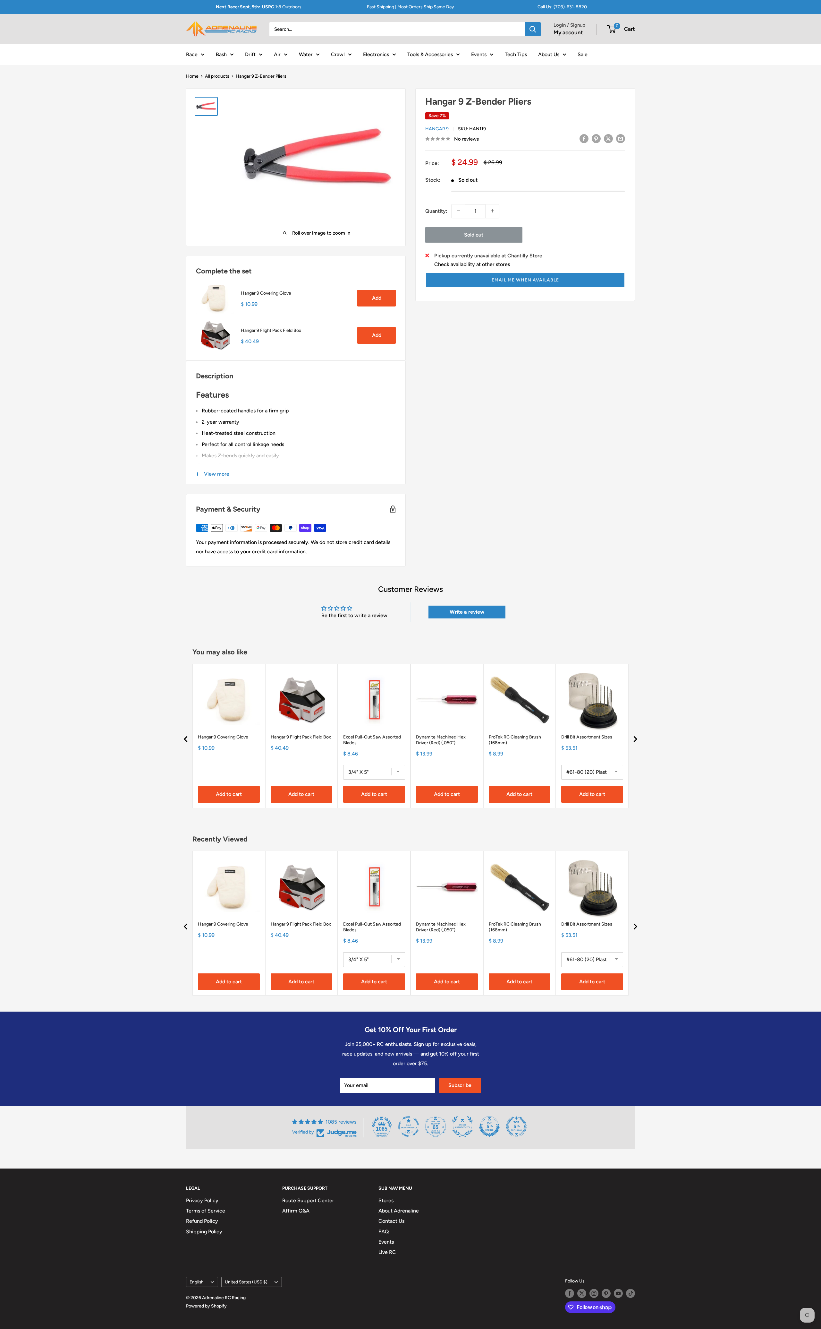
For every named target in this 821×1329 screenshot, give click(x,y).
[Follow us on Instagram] (593, 1293)
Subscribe (459, 1085)
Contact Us (391, 1221)
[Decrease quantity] (458, 211)
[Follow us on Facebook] (569, 1293)
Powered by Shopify (206, 1306)
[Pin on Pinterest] (596, 138)
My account (568, 32)
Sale (583, 54)
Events (479, 54)
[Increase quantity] (492, 211)
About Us (548, 54)
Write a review (467, 612)
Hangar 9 (437, 129)
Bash (221, 54)
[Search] (533, 29)
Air (277, 54)
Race (192, 54)
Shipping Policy (204, 1232)
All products (217, 76)
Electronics (376, 54)
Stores (386, 1200)
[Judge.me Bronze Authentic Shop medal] (462, 1126)
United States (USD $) (246, 1281)
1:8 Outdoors (258, 7)
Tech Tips (516, 54)
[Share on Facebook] (584, 138)
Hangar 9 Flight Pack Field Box (271, 330)
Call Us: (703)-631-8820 (562, 7)
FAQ (383, 1232)
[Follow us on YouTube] (618, 1293)
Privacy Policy (202, 1200)
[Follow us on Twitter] (581, 1293)
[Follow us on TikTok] (630, 1293)
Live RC (387, 1252)
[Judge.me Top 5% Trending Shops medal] (516, 1126)
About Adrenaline (398, 1211)
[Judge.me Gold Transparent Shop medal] (408, 1126)
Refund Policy (202, 1221)
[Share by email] (620, 138)
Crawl (338, 54)
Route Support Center (308, 1200)
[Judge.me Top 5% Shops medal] (489, 1126)
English (197, 1281)
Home (192, 76)
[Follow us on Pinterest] (606, 1293)
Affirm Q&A (295, 1211)
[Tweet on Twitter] (608, 138)
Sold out (473, 234)
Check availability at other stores (472, 264)
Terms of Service (205, 1211)
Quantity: (436, 211)
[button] (525, 280)
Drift (250, 54)
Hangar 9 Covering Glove (266, 293)
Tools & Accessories (430, 54)
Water (306, 54)
